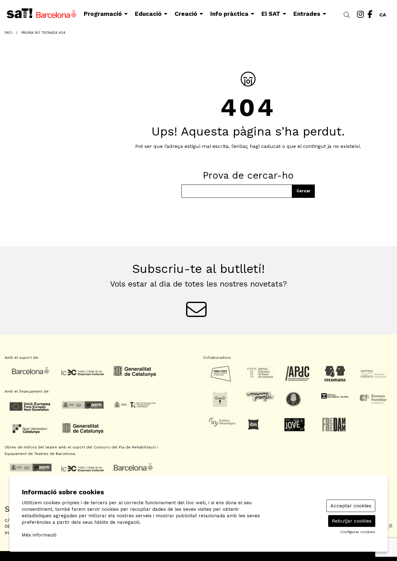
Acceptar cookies (350, 506)
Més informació (39, 535)
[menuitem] (360, 14)
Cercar (303, 191)
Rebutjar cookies (352, 521)
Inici (8, 33)
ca (382, 14)
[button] (348, 15)
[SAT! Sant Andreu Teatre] (66, 16)
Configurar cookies (357, 532)
